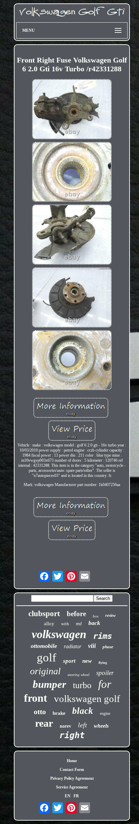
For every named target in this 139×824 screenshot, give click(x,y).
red (79, 623)
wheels (101, 726)
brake (59, 713)
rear (44, 723)
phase (108, 646)
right (72, 735)
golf (46, 657)
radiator (72, 646)
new (87, 661)
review (110, 615)
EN (68, 796)
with (65, 624)
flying (103, 662)
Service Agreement (72, 787)
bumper (49, 684)
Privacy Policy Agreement (72, 778)
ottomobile (44, 646)
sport (69, 661)
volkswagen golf (87, 698)
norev (65, 726)
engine (105, 713)
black (82, 711)
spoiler (105, 672)
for (104, 684)
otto (40, 711)
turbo (82, 685)
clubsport (44, 613)
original (45, 671)
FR (76, 796)
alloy (49, 623)
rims (102, 636)
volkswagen (59, 634)
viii (92, 645)
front (35, 698)
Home (72, 760)
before (76, 614)
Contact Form (72, 769)
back (94, 623)
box (96, 616)
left (82, 725)
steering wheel (78, 675)
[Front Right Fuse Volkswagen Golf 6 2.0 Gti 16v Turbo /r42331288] (71, 109)
